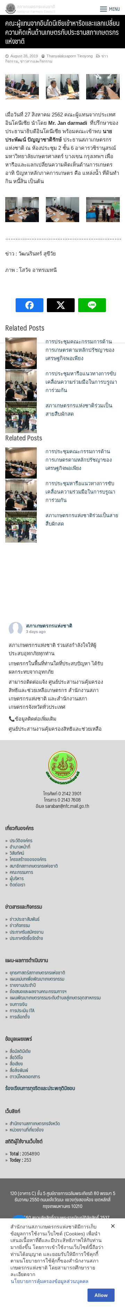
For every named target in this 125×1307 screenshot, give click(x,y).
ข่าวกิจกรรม (20, 925)
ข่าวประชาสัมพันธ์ (25, 919)
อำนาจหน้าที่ (20, 846)
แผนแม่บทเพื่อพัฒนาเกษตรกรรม (37, 978)
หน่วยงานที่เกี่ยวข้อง (27, 1129)
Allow (101, 1295)
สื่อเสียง (16, 1063)
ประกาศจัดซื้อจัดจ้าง (26, 938)
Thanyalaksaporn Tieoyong (70, 56)
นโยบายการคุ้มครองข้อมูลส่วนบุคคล (50, 1281)
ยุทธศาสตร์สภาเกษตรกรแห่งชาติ (37, 972)
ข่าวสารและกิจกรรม (36, 61)
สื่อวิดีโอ (16, 1057)
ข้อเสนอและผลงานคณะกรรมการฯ (38, 991)
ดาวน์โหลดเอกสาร (25, 1076)
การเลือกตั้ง (20, 1016)
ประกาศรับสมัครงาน (26, 931)
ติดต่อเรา (17, 884)
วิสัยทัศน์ (17, 853)
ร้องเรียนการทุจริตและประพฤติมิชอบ (40, 1088)
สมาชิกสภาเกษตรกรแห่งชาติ (34, 865)
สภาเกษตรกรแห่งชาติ (49, 625)
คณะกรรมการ (21, 872)
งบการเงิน (18, 1004)
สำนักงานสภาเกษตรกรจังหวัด (35, 1123)
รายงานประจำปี (23, 985)
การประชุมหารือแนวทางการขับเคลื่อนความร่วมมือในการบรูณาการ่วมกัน (81, 382)
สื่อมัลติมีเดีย (20, 1051)
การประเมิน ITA (22, 1010)
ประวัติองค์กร (21, 840)
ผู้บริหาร (17, 878)
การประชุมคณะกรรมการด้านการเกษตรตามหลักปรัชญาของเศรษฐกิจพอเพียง (79, 350)
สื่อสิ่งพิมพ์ (19, 1070)
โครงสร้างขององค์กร (28, 859)
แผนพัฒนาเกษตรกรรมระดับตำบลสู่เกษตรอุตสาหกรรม (55, 997)
